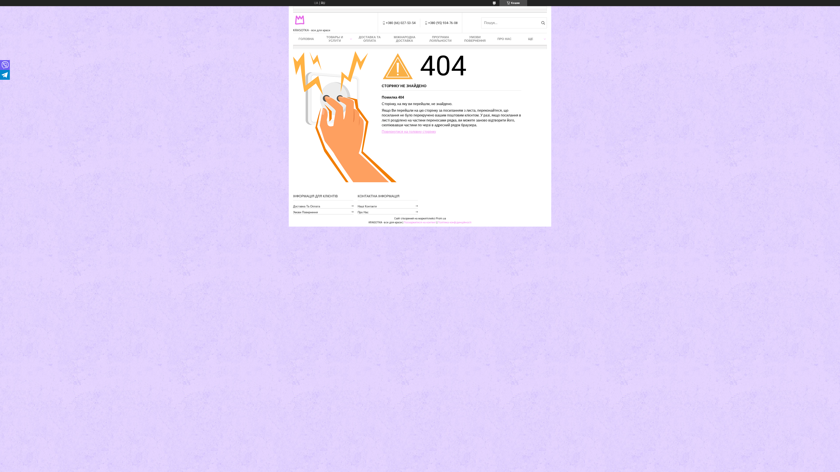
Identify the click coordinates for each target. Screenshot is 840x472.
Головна (306, 39)
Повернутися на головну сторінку (409, 132)
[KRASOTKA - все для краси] (299, 21)
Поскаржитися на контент (420, 222)
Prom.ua (441, 218)
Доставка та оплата (370, 38)
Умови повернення (475, 38)
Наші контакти (367, 206)
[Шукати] (543, 22)
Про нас (504, 39)
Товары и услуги (334, 38)
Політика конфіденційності (454, 222)
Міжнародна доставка (404, 38)
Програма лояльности (440, 38)
